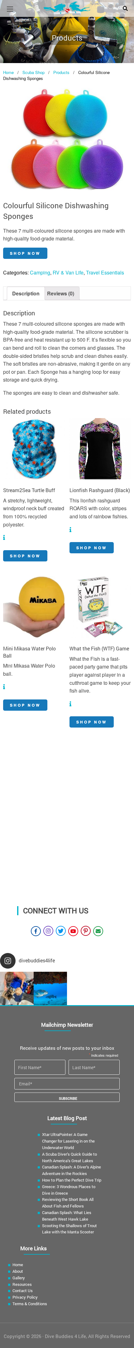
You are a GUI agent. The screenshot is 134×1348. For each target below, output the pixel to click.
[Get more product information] (4, 537)
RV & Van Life (68, 272)
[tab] (26, 293)
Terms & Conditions (29, 1303)
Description (26, 293)
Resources (22, 1284)
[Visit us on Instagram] (48, 931)
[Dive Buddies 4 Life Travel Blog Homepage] (67, 6)
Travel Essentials (105, 272)
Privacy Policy (25, 1297)
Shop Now (25, 253)
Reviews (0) (60, 293)
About (17, 1271)
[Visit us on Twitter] (61, 931)
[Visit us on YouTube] (73, 931)
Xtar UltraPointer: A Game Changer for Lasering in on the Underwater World (68, 1141)
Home (8, 72)
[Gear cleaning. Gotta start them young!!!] (17, 988)
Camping (40, 272)
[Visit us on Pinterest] (86, 931)
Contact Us (22, 1290)
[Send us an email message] (98, 931)
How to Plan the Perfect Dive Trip (71, 1180)
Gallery (18, 1278)
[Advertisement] (67, 830)
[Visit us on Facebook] (36, 931)
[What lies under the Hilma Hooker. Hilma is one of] (50, 988)
